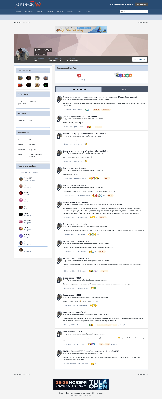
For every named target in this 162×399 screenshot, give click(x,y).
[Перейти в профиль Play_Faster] (59, 98)
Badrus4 (26, 192)
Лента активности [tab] (79, 89)
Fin (25, 185)
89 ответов (82, 325)
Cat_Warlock (87, 226)
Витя (85, 136)
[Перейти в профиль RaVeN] (45, 78)
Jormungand (87, 204)
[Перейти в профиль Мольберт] (21, 250)
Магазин (60, 11)
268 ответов (83, 288)
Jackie (85, 119)
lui (24, 242)
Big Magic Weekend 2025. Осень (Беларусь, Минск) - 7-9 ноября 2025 (91, 351)
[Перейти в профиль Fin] (21, 186)
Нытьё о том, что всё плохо (74, 168)
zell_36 (26, 199)
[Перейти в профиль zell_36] (21, 200)
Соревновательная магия (99, 99)
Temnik (26, 227)
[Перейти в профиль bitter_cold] (37, 85)
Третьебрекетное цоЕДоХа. (74, 332)
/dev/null (27, 213)
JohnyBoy (27, 235)
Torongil (86, 353)
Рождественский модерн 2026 (76, 241)
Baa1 (25, 206)
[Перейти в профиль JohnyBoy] (21, 236)
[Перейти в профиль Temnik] (21, 228)
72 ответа (81, 344)
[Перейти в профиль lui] (21, 243)
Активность (29, 11)
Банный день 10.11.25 (72, 278)
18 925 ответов (81, 178)
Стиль (61, 393)
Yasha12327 (28, 178)
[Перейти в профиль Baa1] (21, 207)
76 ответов (83, 217)
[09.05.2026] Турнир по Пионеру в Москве (80, 117)
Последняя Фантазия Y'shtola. (75, 224)
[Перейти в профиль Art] (37, 78)
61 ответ (82, 234)
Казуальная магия (100, 226)
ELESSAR (86, 314)
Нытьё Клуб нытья (96, 170)
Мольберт (27, 249)
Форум (39, 11)
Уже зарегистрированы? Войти (120, 4)
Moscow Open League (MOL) (74, 312)
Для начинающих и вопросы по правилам (109, 204)
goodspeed (87, 334)
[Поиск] (145, 11)
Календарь (49, 11)
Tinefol (85, 170)
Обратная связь (97, 393)
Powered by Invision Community (81, 396)
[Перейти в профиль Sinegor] (28, 85)
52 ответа (82, 251)
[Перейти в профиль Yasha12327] (20, 78)
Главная (18, 11)
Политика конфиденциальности (78, 393)
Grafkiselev (27, 220)
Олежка (86, 99)
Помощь (88, 11)
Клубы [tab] (124, 89)
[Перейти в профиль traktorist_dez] (20, 85)
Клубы (79, 11)
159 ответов (80, 127)
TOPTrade (70, 11)
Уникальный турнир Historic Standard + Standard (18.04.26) (86, 134)
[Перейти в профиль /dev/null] (45, 85)
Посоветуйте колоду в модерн (75, 202)
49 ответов (78, 109)
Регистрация (141, 4)
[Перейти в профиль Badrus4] (21, 193)
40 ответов (84, 364)
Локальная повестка (96, 119)
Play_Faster (67, 99)
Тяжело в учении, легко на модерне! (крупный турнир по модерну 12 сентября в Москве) (100, 97)
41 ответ (79, 144)
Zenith (85, 280)
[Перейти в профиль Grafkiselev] (21, 221)
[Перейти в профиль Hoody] (28, 78)
